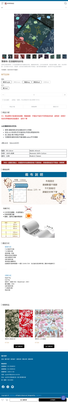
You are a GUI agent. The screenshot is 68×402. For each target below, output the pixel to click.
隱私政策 (24, 359)
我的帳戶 (13, 359)
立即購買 (52, 400)
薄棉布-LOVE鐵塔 (40, 339)
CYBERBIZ (38, 395)
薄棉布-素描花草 (10, 339)
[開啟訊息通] (63, 397)
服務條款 (30, 359)
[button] (66, 330)
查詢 (2, 359)
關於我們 (7, 359)
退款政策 (18, 359)
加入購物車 (23, 400)
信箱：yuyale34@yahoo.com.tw (10, 374)
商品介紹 (12, 107)
